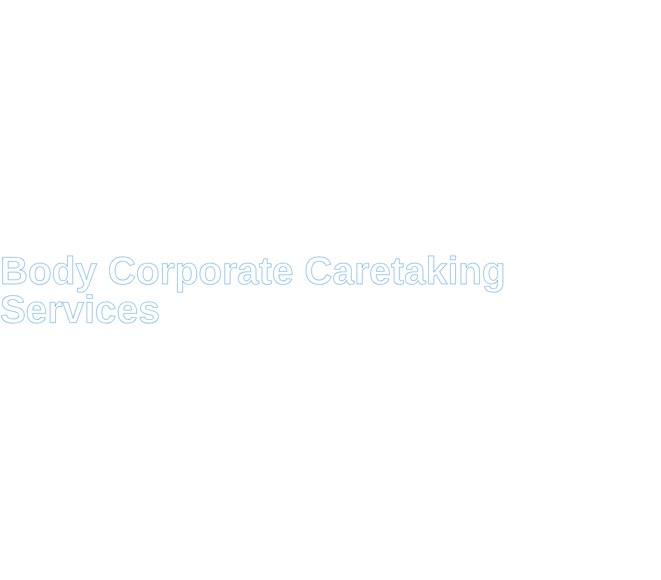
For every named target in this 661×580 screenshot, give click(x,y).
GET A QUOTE (553, 54)
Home (83, 124)
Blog (205, 124)
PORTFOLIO (561, 124)
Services (144, 124)
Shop (348, 124)
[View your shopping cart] (607, 58)
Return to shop (97, 346)
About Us (411, 124)
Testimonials (276, 124)
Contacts (485, 124)
